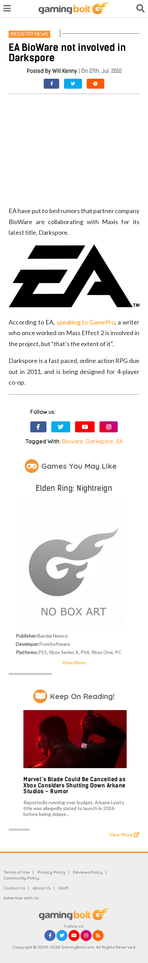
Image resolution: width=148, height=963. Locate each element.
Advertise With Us (21, 897)
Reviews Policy (88, 872)
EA (119, 441)
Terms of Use (16, 872)
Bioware (72, 441)
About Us (42, 887)
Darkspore (99, 441)
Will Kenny (64, 71)
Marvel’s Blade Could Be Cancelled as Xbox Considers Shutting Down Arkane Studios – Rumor (74, 785)
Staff (63, 887)
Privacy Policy (51, 872)
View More (74, 662)
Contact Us (14, 887)
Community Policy (21, 878)
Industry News (29, 34)
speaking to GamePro (85, 322)
